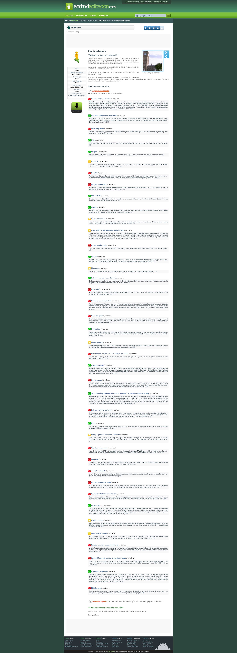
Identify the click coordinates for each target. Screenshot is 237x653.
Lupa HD (83, 642)
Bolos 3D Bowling (148, 646)
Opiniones (103, 15)
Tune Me (67, 643)
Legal (140, 651)
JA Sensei (68, 645)
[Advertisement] (118, 41)
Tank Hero (115, 645)
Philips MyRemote (86, 646)
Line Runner (115, 646)
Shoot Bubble (147, 643)
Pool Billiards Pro (148, 642)
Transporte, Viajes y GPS (77, 95)
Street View (99, 642)
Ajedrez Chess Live (117, 642)
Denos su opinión (100, 602)
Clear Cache (69, 640)
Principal (69, 15)
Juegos (93, 15)
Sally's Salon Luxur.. (133, 646)
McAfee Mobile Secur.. (71, 646)
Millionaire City (131, 645)
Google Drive (100, 645)
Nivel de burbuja (85, 640)
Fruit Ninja (146, 640)
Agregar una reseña (100, 91)
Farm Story (115, 643)
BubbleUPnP (69, 642)
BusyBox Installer (86, 643)
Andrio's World (131, 643)
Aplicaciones (81, 15)
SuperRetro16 (131, 642)
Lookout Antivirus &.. (102, 646)
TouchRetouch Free (87, 645)
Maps (97, 640)
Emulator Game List (133, 640)
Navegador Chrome (102, 643)
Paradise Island (116, 640)
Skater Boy (146, 645)
